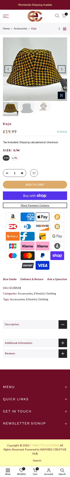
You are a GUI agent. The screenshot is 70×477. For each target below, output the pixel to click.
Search (37, 460)
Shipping (24, 142)
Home (6, 28)
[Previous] (8, 69)
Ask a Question (57, 279)
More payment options (35, 205)
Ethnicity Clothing (45, 293)
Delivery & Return (31, 279)
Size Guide (10, 279)
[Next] (62, 69)
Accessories (20, 28)
